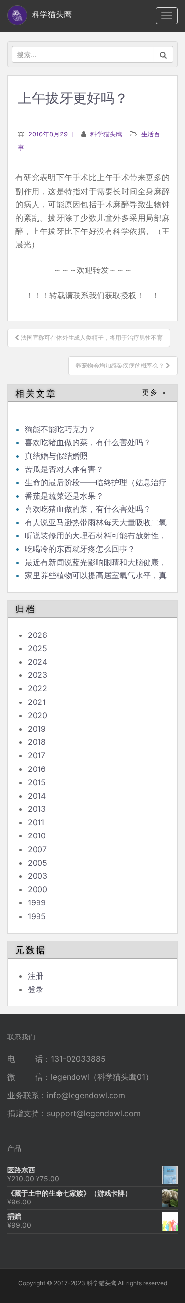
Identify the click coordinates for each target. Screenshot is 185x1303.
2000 (37, 889)
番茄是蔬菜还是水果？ (64, 496)
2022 (37, 688)
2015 (37, 782)
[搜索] (163, 54)
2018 (37, 742)
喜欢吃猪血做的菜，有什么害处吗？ (88, 442)
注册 (35, 976)
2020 (37, 715)
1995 (37, 916)
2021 (37, 702)
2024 (37, 662)
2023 (37, 675)
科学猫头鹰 (106, 134)
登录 (35, 989)
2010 (37, 835)
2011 (36, 822)
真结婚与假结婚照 (56, 456)
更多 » (154, 392)
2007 (37, 849)
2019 (37, 729)
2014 (37, 796)
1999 (37, 902)
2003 (37, 876)
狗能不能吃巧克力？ (60, 429)
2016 (37, 769)
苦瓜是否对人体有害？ (64, 469)
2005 (37, 863)
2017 (36, 755)
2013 (37, 809)
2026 (37, 635)
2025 (37, 648)
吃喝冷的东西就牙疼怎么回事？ (80, 549)
